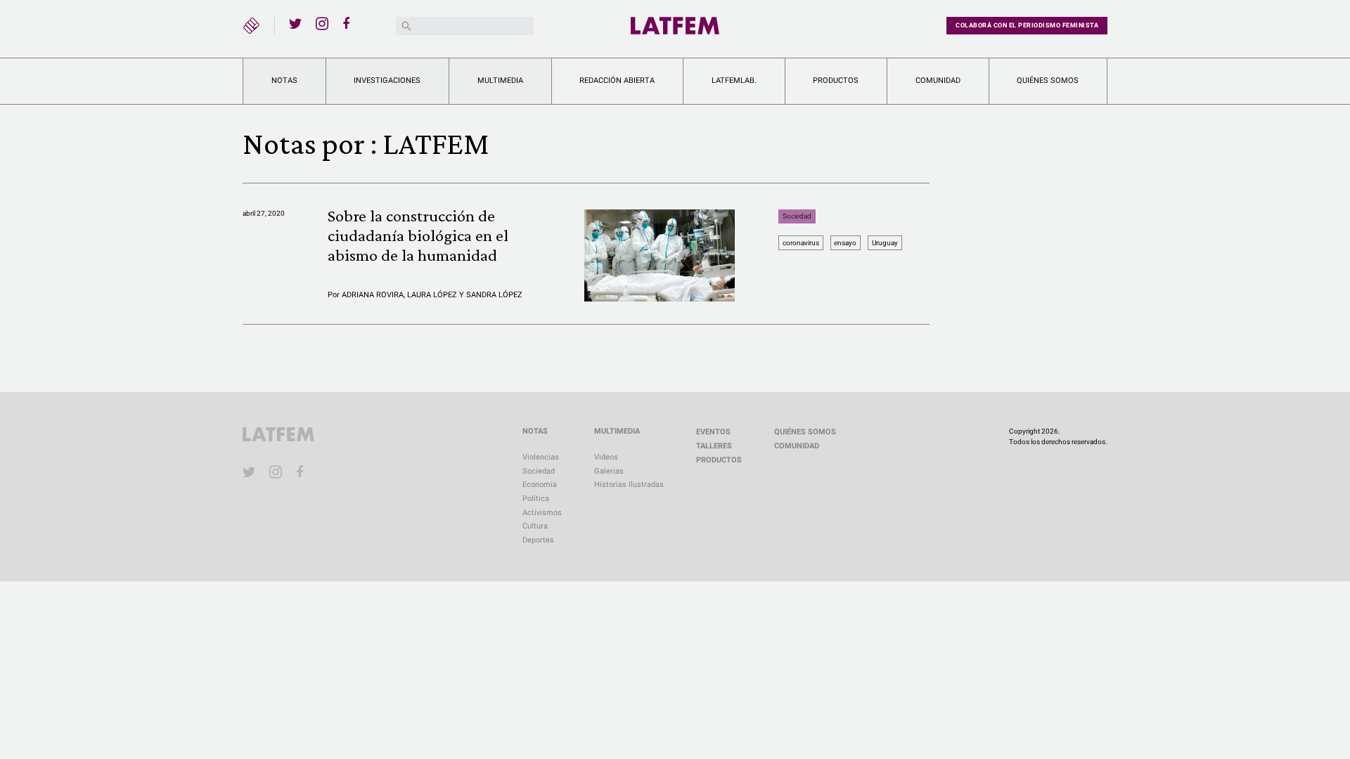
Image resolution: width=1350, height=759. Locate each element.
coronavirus (801, 243)
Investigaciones (387, 80)
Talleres (714, 445)
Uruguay (885, 243)
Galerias (609, 471)
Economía (539, 484)
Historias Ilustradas (629, 484)
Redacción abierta (617, 80)
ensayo (845, 243)
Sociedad (797, 216)
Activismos (542, 512)
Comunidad (937, 80)
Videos (606, 457)
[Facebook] (348, 23)
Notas (284, 80)
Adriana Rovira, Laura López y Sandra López (432, 294)
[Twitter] (295, 23)
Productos (836, 80)
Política (535, 498)
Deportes (538, 540)
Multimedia (500, 80)
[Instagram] (322, 23)
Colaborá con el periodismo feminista (1027, 25)
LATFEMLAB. (734, 80)
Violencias (540, 457)
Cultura (535, 526)
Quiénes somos (1048, 80)
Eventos (713, 431)
